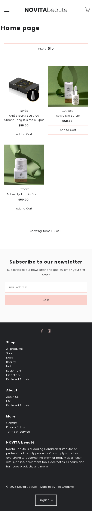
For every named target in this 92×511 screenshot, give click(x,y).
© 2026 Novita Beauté (21, 487)
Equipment (13, 370)
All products (14, 349)
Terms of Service (18, 431)
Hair (9, 366)
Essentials (13, 375)
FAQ (9, 401)
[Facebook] (42, 331)
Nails (9, 357)
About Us (12, 397)
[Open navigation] (7, 9)
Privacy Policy (15, 427)
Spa (9, 353)
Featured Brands (18, 379)
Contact (11, 423)
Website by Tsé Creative (57, 487)
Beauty (11, 362)
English (45, 500)
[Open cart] (87, 9)
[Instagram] (49, 331)
